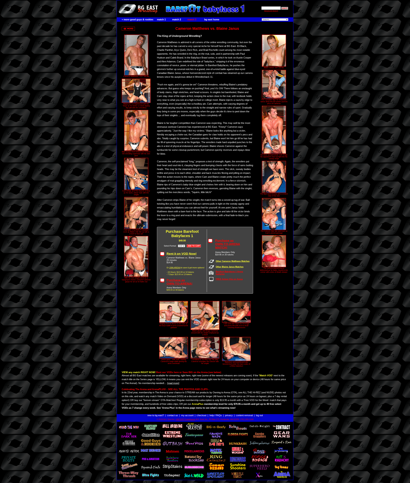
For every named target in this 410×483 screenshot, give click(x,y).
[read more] (173, 383)
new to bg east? (155, 415)
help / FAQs (215, 415)
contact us (172, 415)
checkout (201, 415)
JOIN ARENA (174, 268)
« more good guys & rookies (137, 19)
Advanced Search (271, 11)
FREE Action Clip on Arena (229, 279)
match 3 (191, 19)
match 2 (176, 19)
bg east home (211, 19)
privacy (229, 415)
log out (259, 415)
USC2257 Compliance (185, 419)
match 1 (161, 19)
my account (187, 415)
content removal (244, 415)
